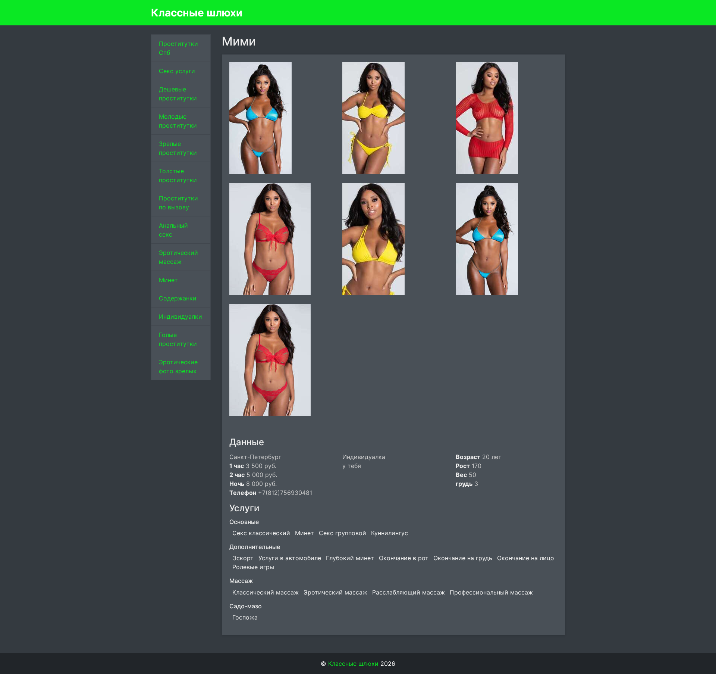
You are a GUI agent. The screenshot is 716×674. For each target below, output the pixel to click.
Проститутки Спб (178, 48)
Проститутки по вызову (178, 202)
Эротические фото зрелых (178, 366)
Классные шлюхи (196, 12)
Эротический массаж (178, 257)
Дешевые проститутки (178, 93)
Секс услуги (177, 71)
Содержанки (178, 298)
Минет (168, 280)
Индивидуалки (180, 316)
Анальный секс (173, 230)
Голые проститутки (178, 339)
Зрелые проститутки (178, 148)
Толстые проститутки (178, 175)
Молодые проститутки (178, 121)
